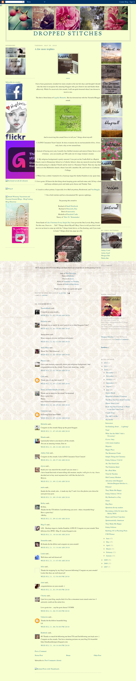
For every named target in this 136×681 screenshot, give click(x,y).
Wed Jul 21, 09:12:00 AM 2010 (55, 481)
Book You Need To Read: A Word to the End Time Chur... (117, 407)
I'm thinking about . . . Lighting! (116, 426)
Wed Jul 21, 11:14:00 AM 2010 (55, 547)
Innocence (109, 423)
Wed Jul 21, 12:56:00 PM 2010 (55, 576)
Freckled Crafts (72, 214)
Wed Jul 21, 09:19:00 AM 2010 (55, 497)
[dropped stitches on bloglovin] (16, 132)
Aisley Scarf (105, 253)
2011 (106, 366)
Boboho (71, 276)
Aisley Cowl (105, 250)
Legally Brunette (60, 97)
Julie (42, 566)
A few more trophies (44, 49)
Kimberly (44, 632)
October (109, 379)
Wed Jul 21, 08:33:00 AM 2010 (55, 447)
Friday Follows (110, 527)
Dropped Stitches (107, 337)
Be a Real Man (110, 470)
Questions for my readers (114, 507)
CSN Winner (109, 534)
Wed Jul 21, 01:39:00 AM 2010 (55, 328)
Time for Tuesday (111, 474)
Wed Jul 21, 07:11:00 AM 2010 (55, 418)
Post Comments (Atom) (53, 660)
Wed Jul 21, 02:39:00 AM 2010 (55, 370)
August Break (110, 393)
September (110, 383)
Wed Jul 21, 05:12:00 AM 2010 (55, 383)
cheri (42, 582)
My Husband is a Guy (113, 497)
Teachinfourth (46, 308)
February (109, 552)
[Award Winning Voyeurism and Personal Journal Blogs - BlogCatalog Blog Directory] (20, 201)
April (108, 545)
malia (43, 487)
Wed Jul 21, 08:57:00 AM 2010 (55, 460)
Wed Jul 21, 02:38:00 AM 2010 (55, 354)
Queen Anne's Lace (112, 403)
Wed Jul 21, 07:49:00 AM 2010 (55, 431)
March (108, 549)
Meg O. (43, 524)
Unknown (44, 411)
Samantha (44, 540)
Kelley (43, 503)
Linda (43, 553)
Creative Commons (122, 339)
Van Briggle (95, 189)
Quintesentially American (114, 520)
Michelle (44, 321)
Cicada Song (110, 413)
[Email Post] (68, 293)
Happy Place (109, 449)
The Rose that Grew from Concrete (117, 400)
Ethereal (108, 487)
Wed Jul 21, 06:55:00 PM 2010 (55, 611)
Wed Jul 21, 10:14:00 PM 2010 (55, 645)
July (108, 390)
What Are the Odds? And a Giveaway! (114, 434)
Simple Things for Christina (115, 456)
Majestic (108, 446)
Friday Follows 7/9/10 (113, 493)
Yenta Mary (45, 347)
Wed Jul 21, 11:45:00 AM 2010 (55, 560)
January (109, 555)
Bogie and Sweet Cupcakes (115, 517)
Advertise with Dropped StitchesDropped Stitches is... (116, 482)
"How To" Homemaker (71, 217)
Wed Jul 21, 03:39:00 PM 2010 (55, 589)
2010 (106, 369)
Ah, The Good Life (112, 463)
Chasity (43, 595)
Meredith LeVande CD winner (116, 396)
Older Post (97, 655)
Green (107, 500)
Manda (43, 437)
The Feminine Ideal (112, 467)
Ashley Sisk (45, 453)
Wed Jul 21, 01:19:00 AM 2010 (55, 315)
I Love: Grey (109, 439)
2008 (106, 563)
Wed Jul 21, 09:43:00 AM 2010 (55, 518)
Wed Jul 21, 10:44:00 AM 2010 (55, 534)
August (109, 386)
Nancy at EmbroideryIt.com (51, 389)
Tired (107, 430)
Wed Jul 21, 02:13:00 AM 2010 (55, 341)
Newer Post (39, 655)
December (110, 372)
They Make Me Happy (113, 490)
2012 (106, 363)
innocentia (71, 211)
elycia (71, 278)
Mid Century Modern (113, 477)
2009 (106, 560)
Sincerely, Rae (72, 208)
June (108, 538)
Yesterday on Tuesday (71, 281)
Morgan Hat (105, 255)
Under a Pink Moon (72, 284)
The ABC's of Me (111, 416)
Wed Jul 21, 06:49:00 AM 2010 (55, 405)
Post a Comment (40, 651)
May (108, 542)
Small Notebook (72, 206)
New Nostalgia (71, 273)
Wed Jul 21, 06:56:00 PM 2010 (55, 626)
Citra (42, 376)
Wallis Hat (105, 258)
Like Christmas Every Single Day (59, 222)
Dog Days (108, 504)
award (44, 295)
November (110, 376)
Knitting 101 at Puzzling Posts (116, 530)
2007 (106, 567)
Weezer (43, 360)
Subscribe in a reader (13, 82)
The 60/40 (109, 419)
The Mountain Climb (113, 453)
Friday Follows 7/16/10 (113, 460)
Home (68, 655)
